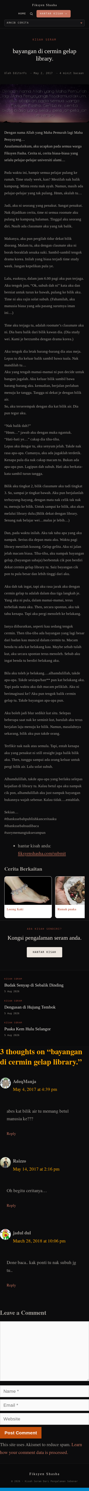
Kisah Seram (44, 39)
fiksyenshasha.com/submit (42, 853)
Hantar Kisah (44, 952)
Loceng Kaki (15, 909)
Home (22, 13)
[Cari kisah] (31, 14)
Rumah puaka (66, 909)
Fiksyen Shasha (44, 5)
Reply (11, 1133)
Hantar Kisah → (53, 13)
